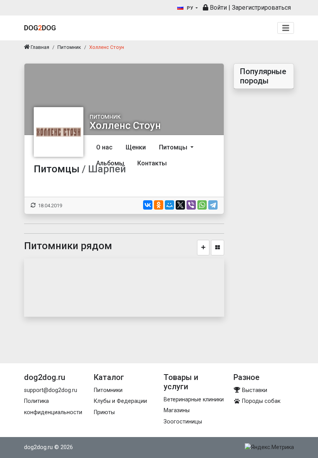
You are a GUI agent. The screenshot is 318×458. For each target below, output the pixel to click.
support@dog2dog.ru (50, 390)
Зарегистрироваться (261, 7)
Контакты (152, 163)
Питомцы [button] (174, 147)
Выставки (253, 390)
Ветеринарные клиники (194, 399)
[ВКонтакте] (147, 205)
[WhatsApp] (202, 205)
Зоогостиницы (183, 421)
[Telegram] (213, 205)
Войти (217, 7)
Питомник (69, 47)
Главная (39, 47)
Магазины (177, 410)
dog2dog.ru (38, 447)
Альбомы (110, 163)
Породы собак (260, 401)
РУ (190, 8)
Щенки (136, 147)
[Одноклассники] (158, 205)
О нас (104, 147)
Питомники (108, 390)
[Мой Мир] (169, 205)
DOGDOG (40, 28)
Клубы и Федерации (120, 401)
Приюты (104, 412)
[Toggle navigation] (285, 28)
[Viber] (191, 205)
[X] (180, 205)
